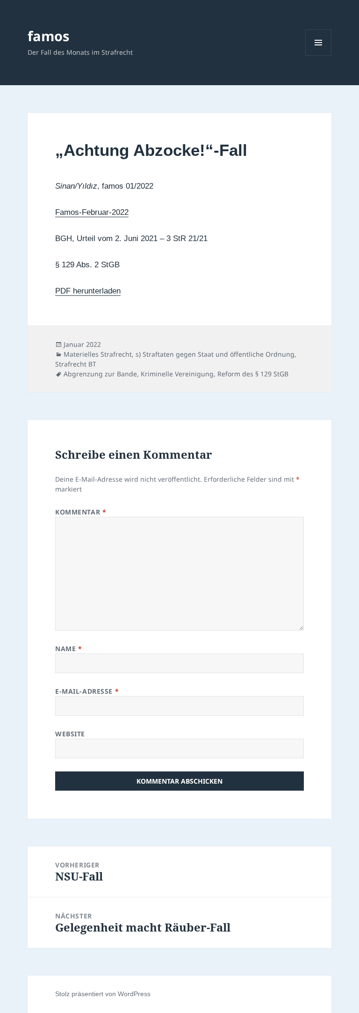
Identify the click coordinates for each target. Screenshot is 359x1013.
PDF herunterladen (88, 290)
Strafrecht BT (75, 364)
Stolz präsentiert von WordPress (103, 994)
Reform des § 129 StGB (252, 373)
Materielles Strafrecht (98, 354)
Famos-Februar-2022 (92, 212)
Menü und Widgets (318, 55)
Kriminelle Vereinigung (177, 373)
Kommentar (80, 511)
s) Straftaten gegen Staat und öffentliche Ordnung (215, 354)
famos (48, 36)
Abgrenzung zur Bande (100, 373)
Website (70, 733)
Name (68, 648)
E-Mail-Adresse (87, 691)
